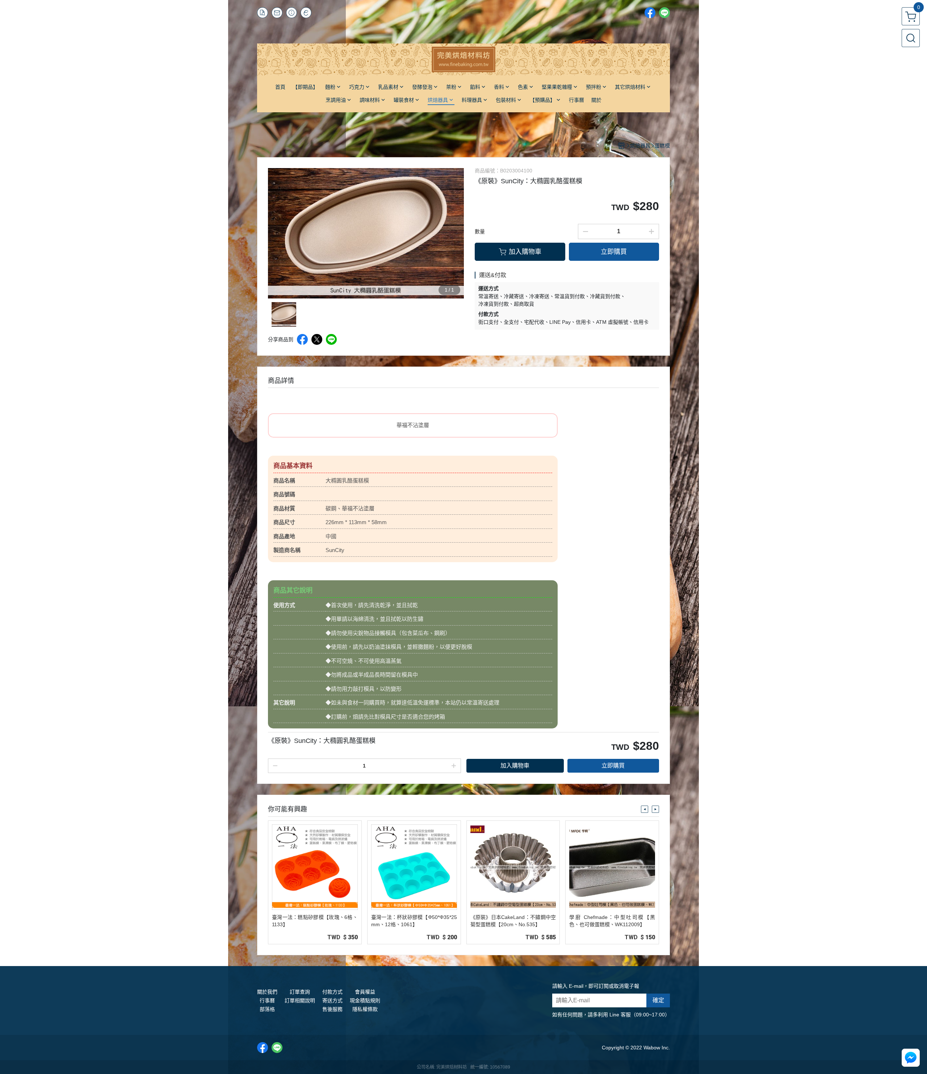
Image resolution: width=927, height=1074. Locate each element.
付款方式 (332, 991)
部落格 (267, 1009)
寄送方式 (332, 1000)
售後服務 (332, 1009)
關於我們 (267, 991)
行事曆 (267, 1000)
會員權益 (365, 991)
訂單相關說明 (300, 1000)
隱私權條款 (365, 1009)
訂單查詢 (300, 991)
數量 (480, 231)
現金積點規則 (365, 1000)
